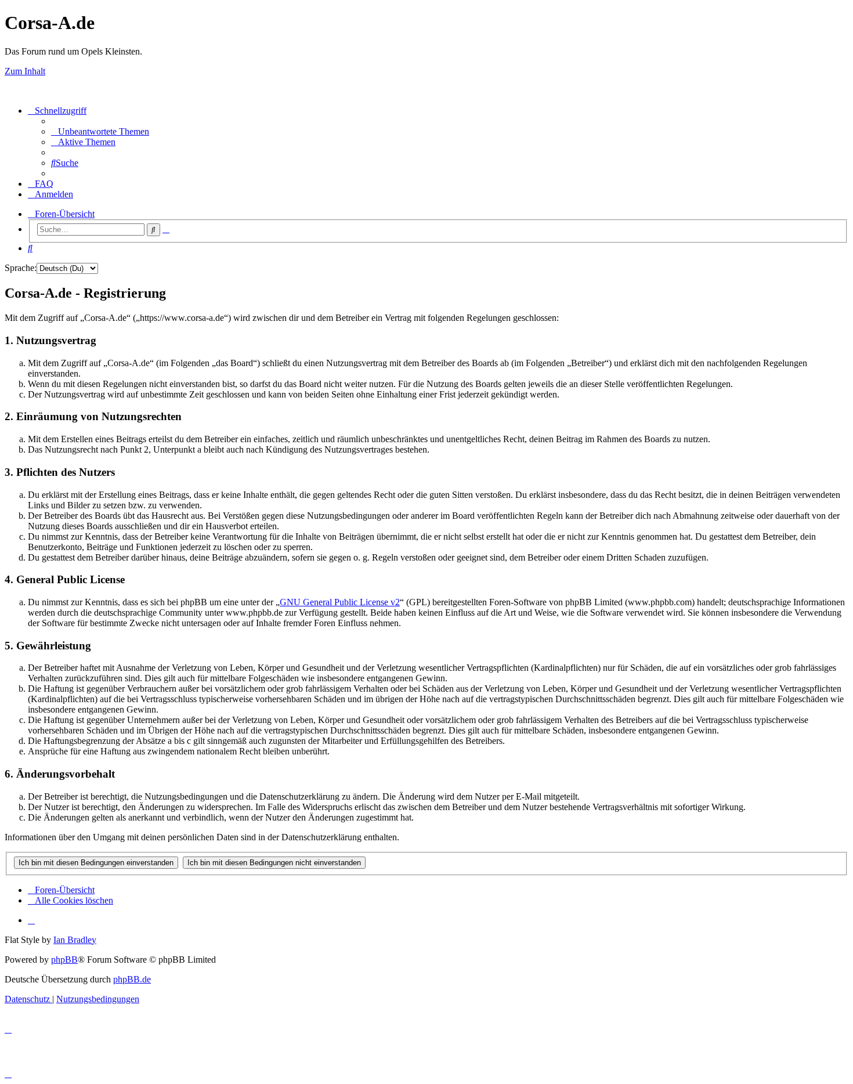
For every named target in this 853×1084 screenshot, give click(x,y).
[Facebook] (31, 920)
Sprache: (21, 268)
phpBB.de (132, 979)
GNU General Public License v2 (340, 602)
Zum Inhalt (25, 71)
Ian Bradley (74, 940)
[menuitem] (100, 131)
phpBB (64, 959)
